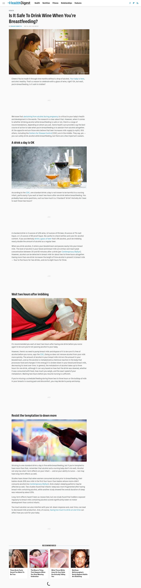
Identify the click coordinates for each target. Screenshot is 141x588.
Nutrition (46, 3)
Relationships (66, 3)
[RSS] (137, 3)
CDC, (28, 192)
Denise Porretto (16, 26)
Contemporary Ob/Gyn (71, 251)
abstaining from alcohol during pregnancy (40, 116)
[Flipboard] (134, 3)
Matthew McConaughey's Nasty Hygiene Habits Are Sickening (80, 573)
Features (78, 3)
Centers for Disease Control (40, 133)
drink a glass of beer (43, 238)
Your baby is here (77, 79)
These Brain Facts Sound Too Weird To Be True (17, 572)
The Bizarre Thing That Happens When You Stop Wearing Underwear (38, 573)
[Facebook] (130, 3)
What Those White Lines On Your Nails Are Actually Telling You (58, 573)
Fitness (55, 3)
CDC (42, 354)
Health (37, 3)
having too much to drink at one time (65, 510)
